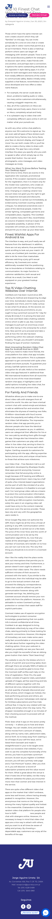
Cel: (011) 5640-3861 (26, 891)
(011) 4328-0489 (27, 888)
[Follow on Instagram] (29, 906)
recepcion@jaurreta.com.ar (28, 884)
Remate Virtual (39, 15)
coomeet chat (23, 813)
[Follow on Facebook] (23, 906)
